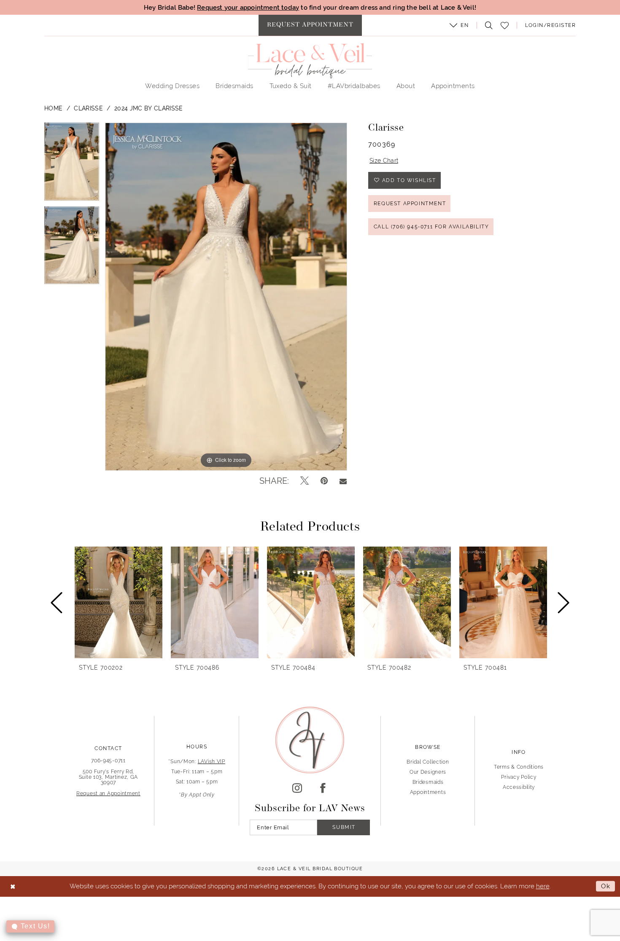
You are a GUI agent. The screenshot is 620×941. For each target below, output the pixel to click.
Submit (344, 827)
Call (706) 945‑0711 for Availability (431, 227)
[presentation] (118, 602)
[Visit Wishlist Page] (505, 25)
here (543, 886)
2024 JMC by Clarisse (148, 108)
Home (53, 108)
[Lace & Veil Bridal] (310, 60)
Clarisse (88, 108)
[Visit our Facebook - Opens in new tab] (323, 788)
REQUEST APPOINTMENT (410, 203)
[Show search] (487, 25)
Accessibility (519, 787)
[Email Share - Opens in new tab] (343, 480)
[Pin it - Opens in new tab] (324, 480)
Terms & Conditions (519, 767)
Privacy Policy (518, 777)
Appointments (428, 792)
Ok (606, 886)
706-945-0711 (108, 761)
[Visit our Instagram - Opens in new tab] (297, 788)
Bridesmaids (428, 782)
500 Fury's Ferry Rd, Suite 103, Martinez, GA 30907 (108, 777)
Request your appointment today (248, 7)
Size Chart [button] (383, 160)
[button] (459, 25)
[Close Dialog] (13, 886)
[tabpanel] (71, 164)
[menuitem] (310, 25)
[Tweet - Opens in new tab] (304, 481)
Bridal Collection (428, 762)
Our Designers (428, 772)
